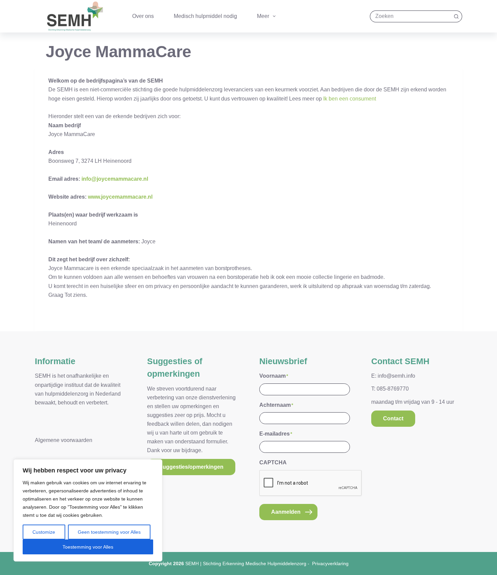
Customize (43, 532)
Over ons (143, 16)
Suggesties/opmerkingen (191, 467)
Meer (263, 16)
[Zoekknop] (456, 16)
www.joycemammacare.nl (120, 197)
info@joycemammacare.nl (114, 179)
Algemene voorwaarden (63, 440)
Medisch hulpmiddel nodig (205, 16)
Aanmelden (286, 512)
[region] (88, 510)
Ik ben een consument (349, 99)
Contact (393, 418)
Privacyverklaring (330, 563)
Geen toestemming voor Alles (109, 532)
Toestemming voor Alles (88, 547)
